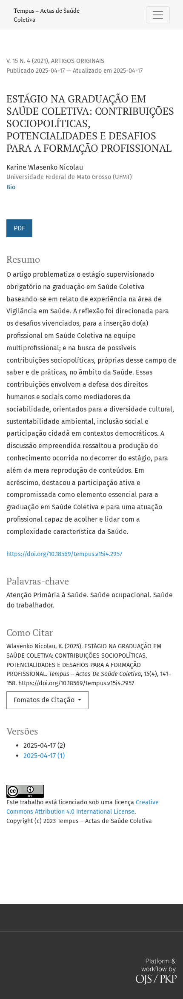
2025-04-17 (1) (44, 756)
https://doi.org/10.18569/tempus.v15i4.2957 (64, 554)
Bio (10, 187)
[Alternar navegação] (158, 14)
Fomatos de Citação (45, 700)
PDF (19, 228)
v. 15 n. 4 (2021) (27, 61)
